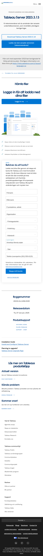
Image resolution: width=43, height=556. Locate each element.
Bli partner (8, 490)
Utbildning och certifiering (13, 504)
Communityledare (11, 457)
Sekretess (34, 529)
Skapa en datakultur (11, 428)
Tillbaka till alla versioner (15, 73)
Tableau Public (9, 450)
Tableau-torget (9, 468)
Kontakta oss (9, 439)
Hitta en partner (10, 486)
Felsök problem (21, 327)
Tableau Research (10, 435)
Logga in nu (19, 101)
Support (8, 497)
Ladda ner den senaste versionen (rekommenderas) (21, 44)
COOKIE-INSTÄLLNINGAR (30, 533)
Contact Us (33, 525)
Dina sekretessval (23, 538)
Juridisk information (11, 529)
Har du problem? (13, 277)
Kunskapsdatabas (10, 501)
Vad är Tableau (10, 421)
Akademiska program (12, 471)
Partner (7, 482)
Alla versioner (9, 511)
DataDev (7, 461)
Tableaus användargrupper (13, 453)
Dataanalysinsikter (11, 432)
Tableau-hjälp (9, 508)
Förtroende (10, 525)
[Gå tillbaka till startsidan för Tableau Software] (9, 2)
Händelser (8, 475)
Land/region (10, 240)
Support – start (21, 330)
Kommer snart (10, 400)
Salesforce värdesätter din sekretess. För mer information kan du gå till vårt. (21, 265)
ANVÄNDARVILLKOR (24, 529)
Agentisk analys (10, 424)
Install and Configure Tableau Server (15, 344)
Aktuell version (10, 371)
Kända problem (11, 384)
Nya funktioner (7, 379)
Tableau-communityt (12, 446)
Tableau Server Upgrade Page (13, 351)
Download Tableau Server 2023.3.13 (21, 37)
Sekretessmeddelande (14, 267)
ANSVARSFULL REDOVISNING (12, 533)
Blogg (17, 525)
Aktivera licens (21, 324)
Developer (24, 525)
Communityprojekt (11, 464)
